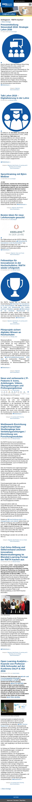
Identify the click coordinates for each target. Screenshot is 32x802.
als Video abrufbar (14, 697)
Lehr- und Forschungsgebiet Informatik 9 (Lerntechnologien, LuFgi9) (15, 678)
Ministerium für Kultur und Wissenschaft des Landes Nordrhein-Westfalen (15, 307)
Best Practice (16, 165)
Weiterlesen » (6, 85)
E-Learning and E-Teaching (17, 417)
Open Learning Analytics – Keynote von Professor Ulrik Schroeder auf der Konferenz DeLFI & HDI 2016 (14, 666)
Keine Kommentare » (15, 89)
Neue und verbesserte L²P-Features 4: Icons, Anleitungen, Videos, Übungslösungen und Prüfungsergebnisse (15, 383)
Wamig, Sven (14, 336)
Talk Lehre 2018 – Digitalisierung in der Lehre (15, 96)
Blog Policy (22, 800)
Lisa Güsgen (14, 31)
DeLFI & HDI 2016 (17, 683)
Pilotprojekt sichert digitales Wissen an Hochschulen (11, 332)
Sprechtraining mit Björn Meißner (14, 175)
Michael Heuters (13, 100)
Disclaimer (16, 800)
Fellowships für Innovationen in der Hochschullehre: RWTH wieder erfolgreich (13, 264)
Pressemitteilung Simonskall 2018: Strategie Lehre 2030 (14, 27)
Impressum (10, 800)
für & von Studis (17, 166)
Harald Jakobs (16, 390)
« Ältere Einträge (6, 22)
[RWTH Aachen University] (7, 7)
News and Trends (20, 253)
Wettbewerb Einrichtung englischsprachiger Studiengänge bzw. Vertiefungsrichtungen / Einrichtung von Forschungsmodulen (13, 430)
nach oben (16, 797)
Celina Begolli (13, 219)
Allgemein (17, 88)
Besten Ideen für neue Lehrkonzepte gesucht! (13, 216)
